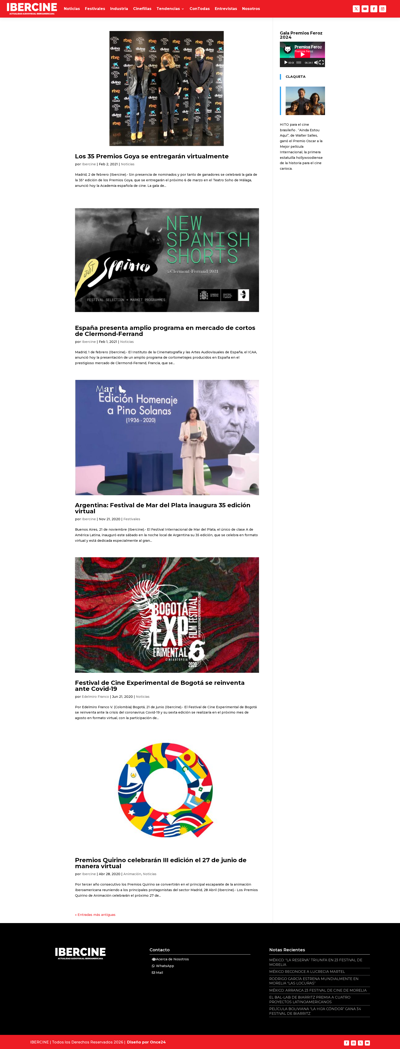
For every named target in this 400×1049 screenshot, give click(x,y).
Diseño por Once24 (146, 1042)
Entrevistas (226, 8)
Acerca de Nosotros (172, 959)
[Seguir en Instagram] (382, 8)
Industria (119, 8)
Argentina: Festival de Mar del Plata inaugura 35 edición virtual (162, 508)
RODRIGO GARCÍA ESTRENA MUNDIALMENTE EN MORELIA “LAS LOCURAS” (314, 981)
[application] (302, 54)
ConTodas (200, 8)
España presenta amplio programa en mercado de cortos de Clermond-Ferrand (165, 331)
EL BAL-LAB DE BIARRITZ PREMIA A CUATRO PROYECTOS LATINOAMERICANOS (309, 999)
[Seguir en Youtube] (365, 8)
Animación (132, 874)
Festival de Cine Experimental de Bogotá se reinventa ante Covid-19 (160, 685)
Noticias (72, 8)
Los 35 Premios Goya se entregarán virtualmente (152, 156)
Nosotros (251, 8)
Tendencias (168, 8)
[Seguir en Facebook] (373, 8)
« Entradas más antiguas (95, 915)
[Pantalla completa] (321, 62)
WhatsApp (165, 966)
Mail (159, 973)
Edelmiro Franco (95, 697)
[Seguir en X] (356, 8)
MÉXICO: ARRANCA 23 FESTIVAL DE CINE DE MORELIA (318, 990)
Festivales (95, 8)
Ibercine (89, 164)
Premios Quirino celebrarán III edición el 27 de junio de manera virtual (161, 863)
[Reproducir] (286, 62)
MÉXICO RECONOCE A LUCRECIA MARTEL (307, 971)
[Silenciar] (316, 62)
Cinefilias (142, 8)
